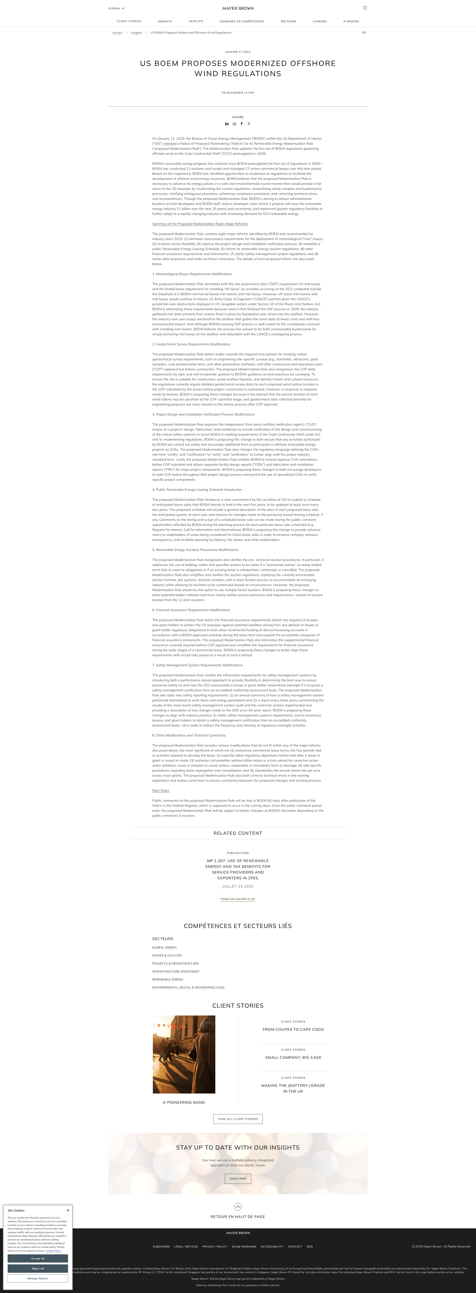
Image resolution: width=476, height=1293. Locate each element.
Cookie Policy (53, 1250)
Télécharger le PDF (238, 92)
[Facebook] (241, 125)
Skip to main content (18, 2)
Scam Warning (244, 1246)
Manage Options (37, 1278)
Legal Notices (186, 1246)
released (170, 143)
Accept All (37, 1258)
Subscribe (238, 1178)
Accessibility (272, 1246)
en (364, 32)
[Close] (68, 1210)
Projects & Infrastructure (175, 963)
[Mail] (234, 124)
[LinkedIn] (227, 125)
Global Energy (164, 947)
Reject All (38, 1268)
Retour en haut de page (238, 1216)
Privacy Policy (215, 1246)
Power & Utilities (167, 955)
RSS (310, 1246)
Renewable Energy (168, 979)
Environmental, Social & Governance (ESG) (188, 987)
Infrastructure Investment (176, 971)
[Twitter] (249, 125)
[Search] (365, 8)
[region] (38, 1247)
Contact (295, 1246)
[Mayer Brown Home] (238, 8)
